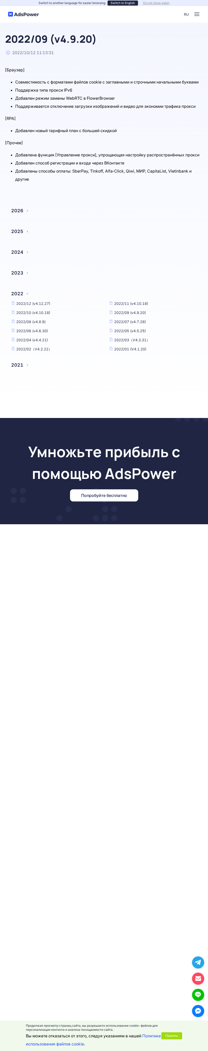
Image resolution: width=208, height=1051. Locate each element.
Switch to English (123, 3)
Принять (171, 1036)
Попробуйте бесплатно (104, 495)
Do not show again (156, 3)
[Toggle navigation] (197, 14)
